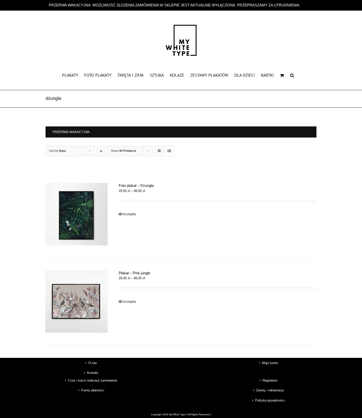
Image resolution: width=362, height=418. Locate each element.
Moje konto (270, 363)
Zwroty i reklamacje (270, 390)
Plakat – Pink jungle (134, 273)
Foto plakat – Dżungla (136, 185)
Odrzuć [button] (307, 5)
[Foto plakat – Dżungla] (76, 214)
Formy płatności (92, 390)
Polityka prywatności (270, 400)
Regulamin (270, 380)
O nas (92, 363)
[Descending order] (101, 151)
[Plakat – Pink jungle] (76, 301)
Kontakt (92, 373)
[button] (292, 75)
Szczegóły (129, 214)
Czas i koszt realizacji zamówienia (92, 380)
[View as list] (169, 151)
